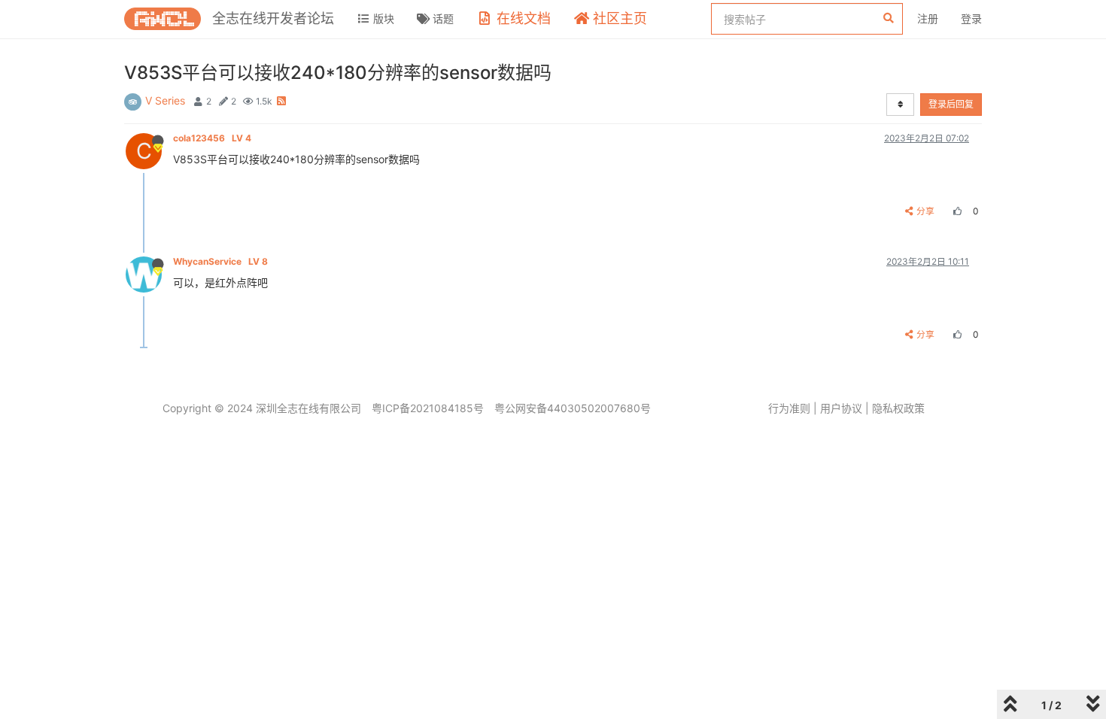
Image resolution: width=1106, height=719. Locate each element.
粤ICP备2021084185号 (428, 408)
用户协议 (841, 408)
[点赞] (955, 211)
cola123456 (212, 138)
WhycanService (220, 261)
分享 (925, 211)
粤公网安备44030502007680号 (572, 408)
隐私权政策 (898, 408)
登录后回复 (951, 104)
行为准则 (789, 408)
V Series (165, 100)
